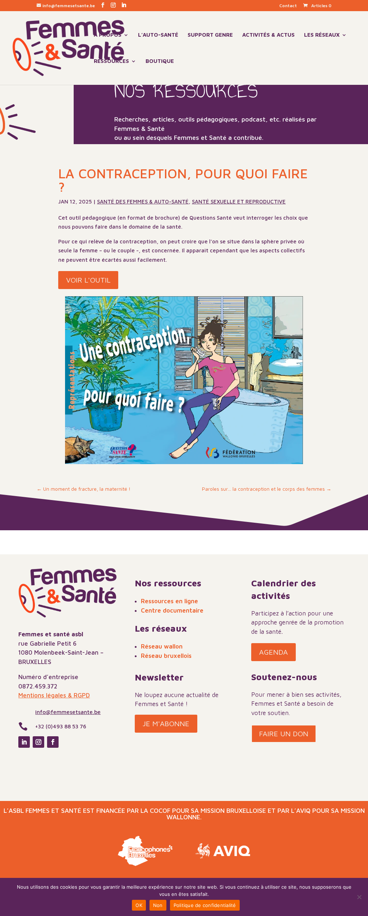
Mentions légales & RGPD (54, 695)
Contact (288, 6)
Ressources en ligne (169, 601)
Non (158, 905)
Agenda (273, 652)
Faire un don (283, 733)
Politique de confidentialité (205, 905)
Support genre (210, 35)
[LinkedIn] (123, 5)
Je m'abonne (166, 723)
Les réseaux (322, 35)
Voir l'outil (88, 280)
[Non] (359, 897)
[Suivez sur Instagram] (38, 742)
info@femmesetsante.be (68, 712)
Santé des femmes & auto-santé (143, 201)
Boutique (160, 61)
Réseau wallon (162, 646)
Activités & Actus (268, 35)
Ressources (111, 61)
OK (138, 905)
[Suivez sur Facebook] (53, 742)
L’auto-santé (158, 35)
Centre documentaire (172, 610)
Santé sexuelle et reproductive (239, 201)
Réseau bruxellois (166, 655)
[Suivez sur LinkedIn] (24, 742)
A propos (107, 35)
